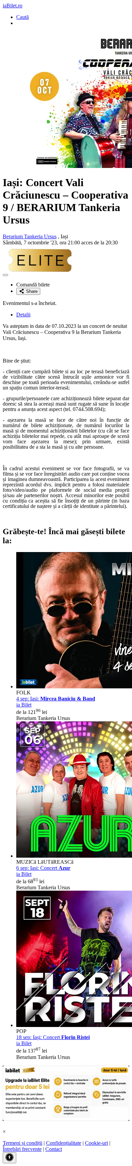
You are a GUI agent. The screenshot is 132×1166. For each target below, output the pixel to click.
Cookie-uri (96, 1143)
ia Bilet (23, 705)
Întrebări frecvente (22, 1149)
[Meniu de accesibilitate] (9, 1157)
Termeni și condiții (22, 1143)
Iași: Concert (53, 1037)
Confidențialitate (63, 1143)
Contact (53, 1149)
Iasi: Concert (43, 868)
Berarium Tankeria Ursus (30, 236)
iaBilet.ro (12, 5)
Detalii (23, 314)
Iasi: (55, 698)
